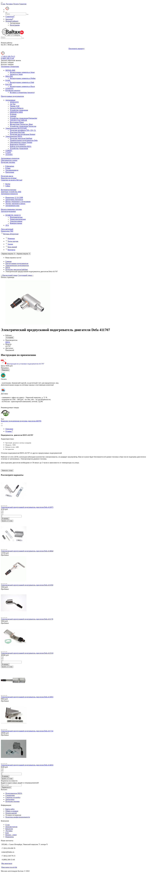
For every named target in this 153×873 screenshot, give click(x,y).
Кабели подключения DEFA (20, 146)
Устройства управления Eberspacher (23, 118)
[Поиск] (6, 12)
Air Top (12, 104)
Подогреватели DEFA (13, 793)
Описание (9, 429)
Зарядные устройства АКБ (11, 192)
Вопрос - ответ (11, 835)
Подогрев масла (7, 176)
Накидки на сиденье (8, 178)
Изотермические (16, 217)
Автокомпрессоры (12, 205)
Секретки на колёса (12, 797)
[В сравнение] (4, 372)
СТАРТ (8, 152)
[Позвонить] (7, 10)
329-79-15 (8, 56)
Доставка (9, 4)
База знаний (12, 247)
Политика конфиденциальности (17, 817)
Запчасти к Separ (16, 74)
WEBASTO (14, 102)
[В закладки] (2, 372)
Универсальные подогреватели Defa (24, 140)
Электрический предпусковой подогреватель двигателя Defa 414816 (27, 765)
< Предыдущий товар (9, 275)
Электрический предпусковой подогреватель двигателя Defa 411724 (27, 731)
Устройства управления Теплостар (23, 126)
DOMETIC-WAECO (13, 215)
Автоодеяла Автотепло (14, 199)
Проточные (9, 172)
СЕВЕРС (8, 150)
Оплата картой (11, 813)
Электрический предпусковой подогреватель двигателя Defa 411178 (27, 619)
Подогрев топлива (8, 162)
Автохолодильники (8, 211)
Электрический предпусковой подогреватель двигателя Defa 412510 (27, 653)
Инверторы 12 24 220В (14, 197)
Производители (11, 827)
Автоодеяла (9, 799)
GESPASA (9, 88)
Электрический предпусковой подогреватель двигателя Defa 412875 (27, 507)
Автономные (10, 100)
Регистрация (14, 25)
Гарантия (22, 4)
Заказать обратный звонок (11, 60)
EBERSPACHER (16, 112)
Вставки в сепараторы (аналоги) (22, 92)
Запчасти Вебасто (16, 108)
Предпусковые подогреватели (12, 96)
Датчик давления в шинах (15, 203)
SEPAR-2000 (10, 70)
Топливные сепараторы (10, 66)
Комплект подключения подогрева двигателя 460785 (21, 421)
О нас (3, 4)
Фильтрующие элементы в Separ (22, 72)
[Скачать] (4, 364)
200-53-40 (7, 58)
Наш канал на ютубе (9, 867)
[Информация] (2, 2)
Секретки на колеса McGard (11, 180)
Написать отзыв (7, 470)
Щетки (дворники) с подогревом (17, 201)
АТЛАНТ (9, 154)
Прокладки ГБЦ (7, 231)
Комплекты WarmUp (18, 144)
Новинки (11, 238)
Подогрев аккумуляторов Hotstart (22, 134)
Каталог (7, 64)
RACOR (8, 84)
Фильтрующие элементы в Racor (22, 86)
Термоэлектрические (18, 219)
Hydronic (13, 114)
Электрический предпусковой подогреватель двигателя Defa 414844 (27, 551)
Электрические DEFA (13, 136)
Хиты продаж (13, 241)
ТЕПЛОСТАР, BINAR (18, 120)
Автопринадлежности (9, 194)
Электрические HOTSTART (16, 128)
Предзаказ (5, 370)
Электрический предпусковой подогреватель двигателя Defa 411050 (27, 585)
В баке (7, 168)
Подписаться (6, 787)
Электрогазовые (16, 221)
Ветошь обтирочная (10, 234)
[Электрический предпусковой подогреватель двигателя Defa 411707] (27, 324)
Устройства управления (19, 110)
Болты (7, 184)
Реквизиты (9, 837)
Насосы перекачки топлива (11, 209)
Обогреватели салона (9, 160)
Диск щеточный (7, 229)
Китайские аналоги (12, 90)
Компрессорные (16, 223)
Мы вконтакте (6, 863)
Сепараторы (10, 795)
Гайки (7, 186)
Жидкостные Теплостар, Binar (21, 124)
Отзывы (9, 431)
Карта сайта (9, 809)
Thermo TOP (14, 106)
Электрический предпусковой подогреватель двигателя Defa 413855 (27, 697)
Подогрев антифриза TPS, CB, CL (23, 130)
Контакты (11, 250)
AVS (7, 225)
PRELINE (9, 76)
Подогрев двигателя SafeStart (21, 138)
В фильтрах (9, 166)
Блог (7, 833)
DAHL (8, 80)
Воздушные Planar (17, 122)
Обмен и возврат (11, 811)
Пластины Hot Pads (17, 132)
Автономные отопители (10, 158)
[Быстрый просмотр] (6, 505)
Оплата (16, 4)
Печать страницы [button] (7, 277)
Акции (10, 244)
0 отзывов (9, 337)
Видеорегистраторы (8, 190)
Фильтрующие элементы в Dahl (22, 82)
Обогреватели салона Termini (21, 142)
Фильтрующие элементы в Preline (23, 78)
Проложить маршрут (76, 48)
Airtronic (13, 116)
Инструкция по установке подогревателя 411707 (25, 364)
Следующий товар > (25, 275)
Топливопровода (11, 170)
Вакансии (9, 829)
